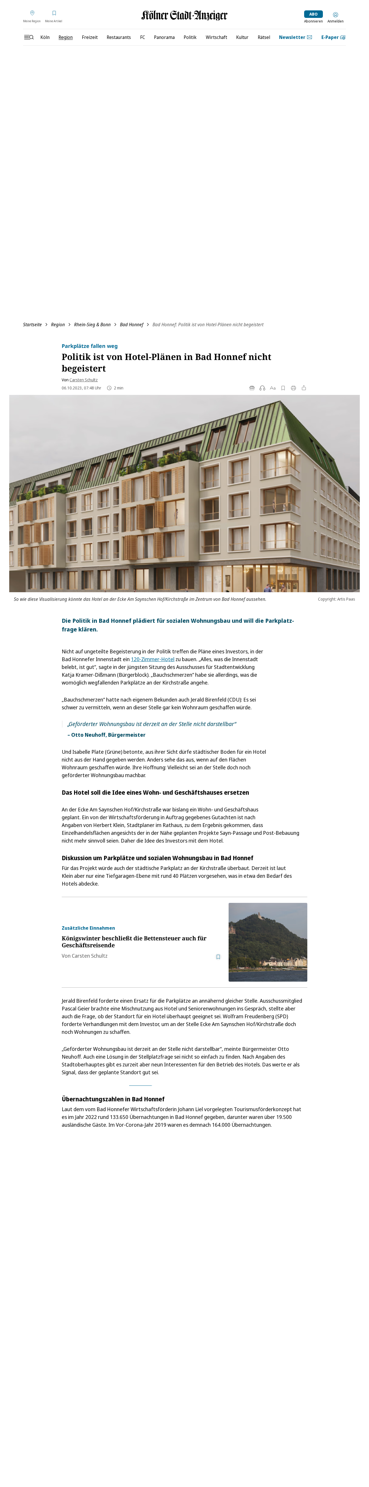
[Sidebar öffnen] (29, 37)
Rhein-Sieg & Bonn (92, 324)
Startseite (32, 324)
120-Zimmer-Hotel (152, 659)
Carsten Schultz (83, 379)
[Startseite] (184, 15)
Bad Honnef (131, 324)
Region (58, 324)
